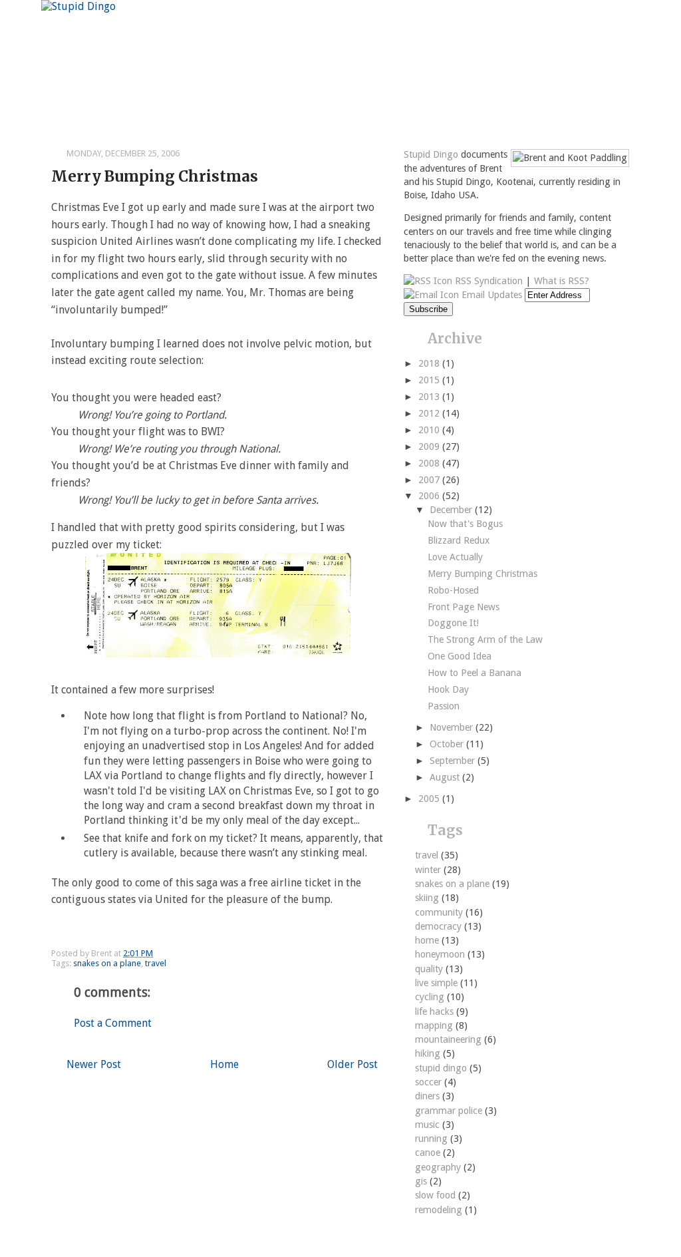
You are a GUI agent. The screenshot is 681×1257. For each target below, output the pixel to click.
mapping (435, 1025)
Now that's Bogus (465, 523)
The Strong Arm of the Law (485, 639)
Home (224, 1064)
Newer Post (94, 1064)
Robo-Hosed (453, 590)
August (446, 777)
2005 (430, 798)
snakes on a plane (107, 963)
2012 (430, 413)
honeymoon (441, 954)
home (428, 940)
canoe (429, 1152)
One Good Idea (459, 656)
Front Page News (463, 607)
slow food (436, 1195)
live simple (437, 983)
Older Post (352, 1064)
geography (439, 1167)
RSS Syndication (487, 280)
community (440, 912)
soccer (429, 1082)
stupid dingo (442, 1068)
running (432, 1138)
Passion (444, 706)
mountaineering (449, 1039)
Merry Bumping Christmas (154, 176)
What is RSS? (561, 280)
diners (428, 1096)
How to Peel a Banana (474, 672)
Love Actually (455, 557)
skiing (428, 897)
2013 (430, 396)
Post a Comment (113, 1023)
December (452, 509)
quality (430, 969)
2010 (430, 430)
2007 (430, 479)
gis (422, 1181)
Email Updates (490, 294)
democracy (439, 926)
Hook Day (448, 689)
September (453, 760)
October (448, 744)
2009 (430, 446)
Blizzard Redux (458, 540)
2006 (430, 495)
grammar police (450, 1110)
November (453, 727)
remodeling (440, 1209)
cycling (431, 996)
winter (429, 869)
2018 (430, 363)
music (428, 1124)
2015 (430, 380)
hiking (429, 1053)
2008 (430, 463)
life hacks (435, 1011)
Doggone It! (453, 623)
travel (155, 963)
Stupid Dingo (431, 154)
